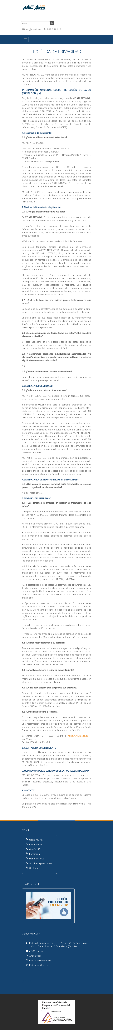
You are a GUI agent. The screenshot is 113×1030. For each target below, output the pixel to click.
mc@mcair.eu (33, 29)
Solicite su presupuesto (41, 863)
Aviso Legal (35, 955)
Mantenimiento (36, 858)
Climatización (36, 844)
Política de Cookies (38, 965)
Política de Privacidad (40, 960)
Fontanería (34, 854)
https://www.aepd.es (78, 736)
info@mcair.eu (36, 951)
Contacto (34, 868)
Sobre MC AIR (36, 840)
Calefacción (35, 849)
